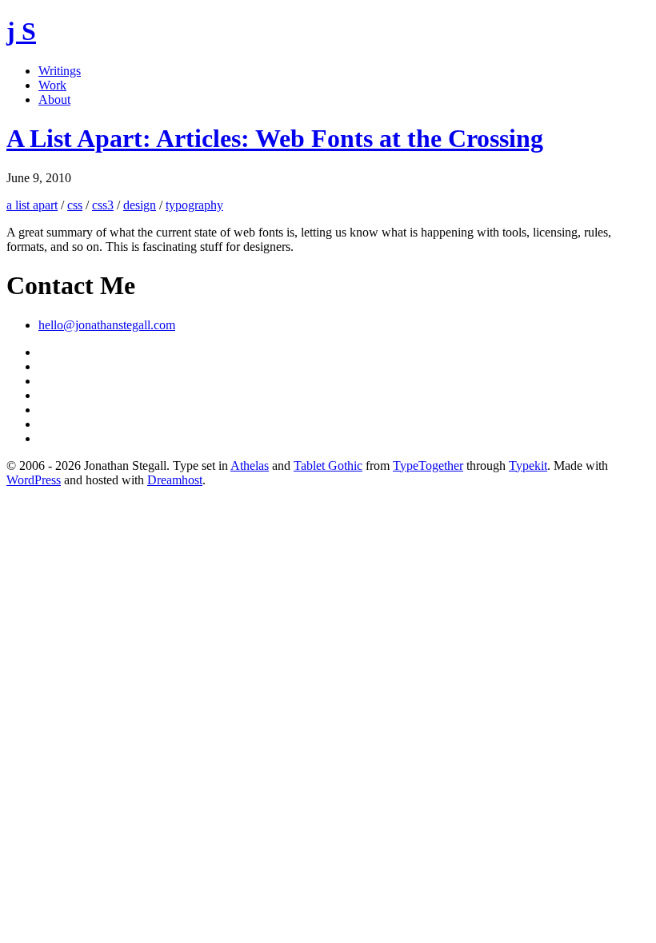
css (74, 205)
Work (52, 85)
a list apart (32, 205)
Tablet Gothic (328, 465)
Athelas (249, 465)
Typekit (528, 465)
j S (21, 31)
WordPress (33, 480)
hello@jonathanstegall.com (106, 325)
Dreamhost (174, 480)
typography (194, 205)
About (54, 99)
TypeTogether (428, 465)
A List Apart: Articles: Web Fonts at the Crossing (274, 138)
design (139, 205)
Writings (59, 71)
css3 (103, 205)
